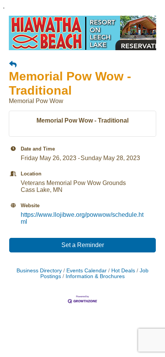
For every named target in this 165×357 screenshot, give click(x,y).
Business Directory (39, 270)
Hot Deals (123, 270)
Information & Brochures (95, 276)
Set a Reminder (82, 245)
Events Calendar (86, 270)
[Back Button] (12, 65)
